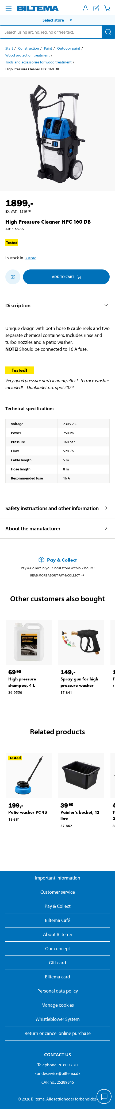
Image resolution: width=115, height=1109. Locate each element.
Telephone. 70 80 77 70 (57, 1064)
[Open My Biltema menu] (85, 8)
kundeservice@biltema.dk (57, 1073)
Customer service (57, 892)
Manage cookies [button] (57, 1005)
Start (9, 48)
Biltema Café (57, 920)
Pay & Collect (58, 906)
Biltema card (57, 977)
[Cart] (107, 8)
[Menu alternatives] (8, 8)
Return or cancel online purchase (58, 1033)
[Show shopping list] (96, 8)
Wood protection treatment (27, 55)
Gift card (57, 962)
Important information (57, 878)
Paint (48, 48)
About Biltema (57, 934)
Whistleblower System (58, 1019)
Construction (28, 48)
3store (30, 257)
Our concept (57, 948)
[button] (57, 20)
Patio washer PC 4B (27, 812)
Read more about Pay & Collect (55, 575)
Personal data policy (57, 991)
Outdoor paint (68, 48)
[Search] (108, 32)
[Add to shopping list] (12, 276)
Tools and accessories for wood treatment (38, 62)
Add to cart (63, 276)
